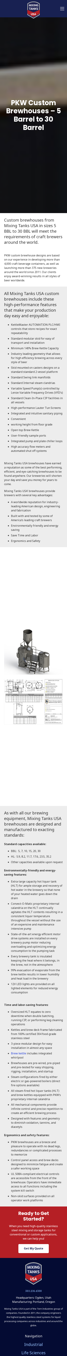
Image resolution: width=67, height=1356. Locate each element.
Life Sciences (33, 1352)
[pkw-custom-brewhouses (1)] (33, 702)
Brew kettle (18, 1053)
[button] (62, 9)
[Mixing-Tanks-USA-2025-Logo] (33, 1273)
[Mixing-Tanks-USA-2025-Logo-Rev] (33, 10)
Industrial (33, 1344)
